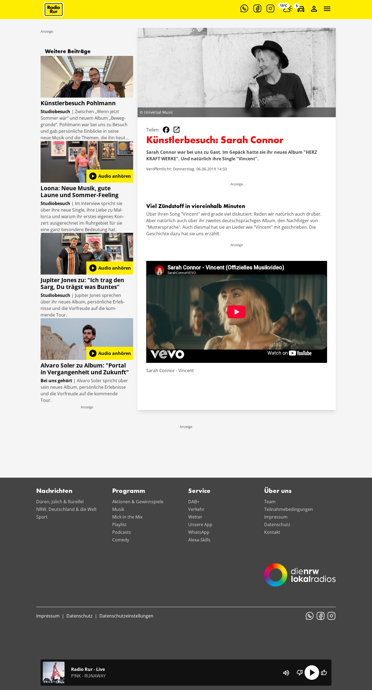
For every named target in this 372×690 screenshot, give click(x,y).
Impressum (276, 517)
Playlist (119, 525)
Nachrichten (54, 491)
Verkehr (196, 509)
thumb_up (324, 672)
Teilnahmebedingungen (288, 509)
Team (270, 502)
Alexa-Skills (199, 540)
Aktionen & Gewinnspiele (137, 502)
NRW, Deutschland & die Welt (66, 509)
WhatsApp (198, 532)
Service (199, 491)
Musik (118, 509)
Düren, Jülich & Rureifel (60, 502)
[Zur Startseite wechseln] (54, 9)
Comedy (120, 540)
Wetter (195, 517)
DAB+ (193, 502)
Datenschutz (277, 525)
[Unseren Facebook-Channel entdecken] (257, 8)
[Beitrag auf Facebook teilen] (166, 129)
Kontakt (272, 532)
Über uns (278, 491)
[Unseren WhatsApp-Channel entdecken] (244, 8)
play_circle (312, 672)
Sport (42, 517)
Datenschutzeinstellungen (126, 616)
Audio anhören (110, 176)
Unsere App (200, 525)
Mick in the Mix (127, 517)
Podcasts (121, 532)
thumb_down (300, 672)
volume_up (286, 673)
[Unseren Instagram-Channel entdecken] (270, 8)
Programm (128, 491)
